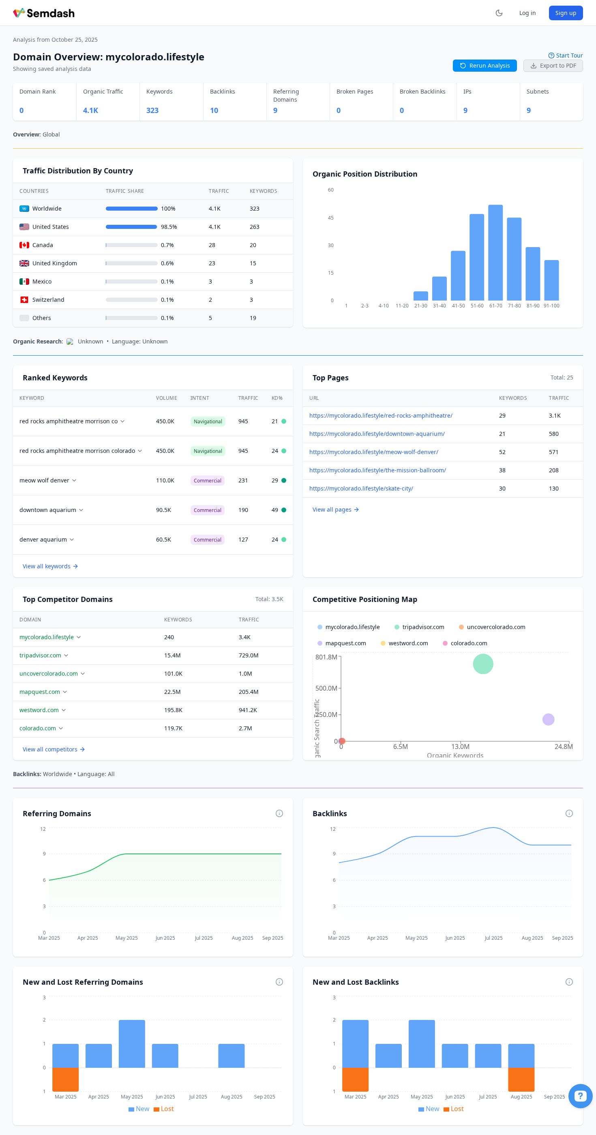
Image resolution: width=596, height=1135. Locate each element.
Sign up (566, 13)
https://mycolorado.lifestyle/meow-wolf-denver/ (373, 452)
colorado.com (37, 728)
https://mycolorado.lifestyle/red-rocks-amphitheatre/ (380, 415)
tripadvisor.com (40, 655)
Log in (527, 13)
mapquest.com (39, 692)
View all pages (332, 509)
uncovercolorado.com (48, 673)
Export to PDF (558, 65)
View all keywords (47, 566)
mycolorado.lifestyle (46, 637)
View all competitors (50, 749)
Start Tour (569, 55)
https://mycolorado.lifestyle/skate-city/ (361, 488)
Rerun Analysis (490, 65)
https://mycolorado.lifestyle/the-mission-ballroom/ (377, 470)
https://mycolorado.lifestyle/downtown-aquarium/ (377, 433)
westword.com (39, 710)
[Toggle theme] (499, 13)
